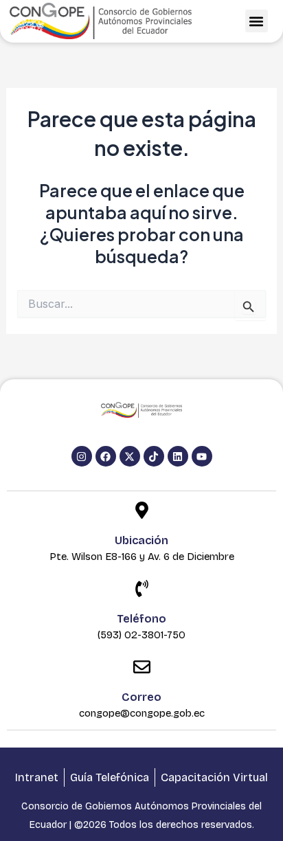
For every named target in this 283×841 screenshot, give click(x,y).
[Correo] (141, 668)
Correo (141, 697)
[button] (256, 21)
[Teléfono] (141, 590)
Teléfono (141, 618)
